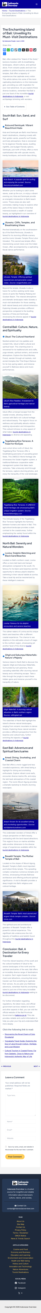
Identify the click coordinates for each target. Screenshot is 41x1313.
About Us (20, 1221)
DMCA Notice (20, 1236)
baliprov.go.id (20, 1015)
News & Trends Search (20, 1238)
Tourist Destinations (17, 11)
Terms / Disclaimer (20, 1233)
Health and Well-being (20, 1261)
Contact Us (20, 1227)
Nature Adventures (20, 1269)
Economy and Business (20, 1252)
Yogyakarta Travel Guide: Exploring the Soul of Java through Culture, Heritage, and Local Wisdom (21, 1044)
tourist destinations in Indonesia (16, 216)
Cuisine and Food (20, 1249)
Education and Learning (20, 1255)
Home (4, 11)
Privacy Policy (20, 1230)
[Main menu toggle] (36, 4)
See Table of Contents (15, 107)
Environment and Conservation (20, 1258)
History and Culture (20, 1264)
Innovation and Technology (20, 1266)
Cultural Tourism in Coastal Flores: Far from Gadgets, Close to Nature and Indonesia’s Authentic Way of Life (20, 1053)
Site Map (20, 1224)
